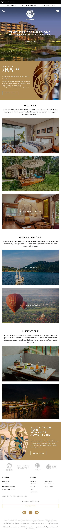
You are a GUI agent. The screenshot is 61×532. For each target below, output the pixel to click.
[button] (3, 11)
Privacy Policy (43, 527)
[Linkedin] (30, 512)
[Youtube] (37, 512)
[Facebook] (24, 512)
